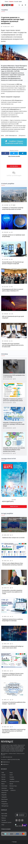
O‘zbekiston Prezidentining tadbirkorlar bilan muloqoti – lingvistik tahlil (14, 703)
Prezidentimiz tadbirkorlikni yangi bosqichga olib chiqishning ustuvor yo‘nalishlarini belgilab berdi (13, 731)
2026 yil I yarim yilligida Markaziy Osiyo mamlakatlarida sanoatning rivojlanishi (12, 564)
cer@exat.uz (5, 764)
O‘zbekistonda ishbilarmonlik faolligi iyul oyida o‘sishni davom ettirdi (12, 647)
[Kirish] (22, 5)
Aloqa (2, 824)
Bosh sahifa (4, 813)
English (20, 1)
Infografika (3, 794)
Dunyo (11, 772)
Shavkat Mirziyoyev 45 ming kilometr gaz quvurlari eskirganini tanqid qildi (13, 262)
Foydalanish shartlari (6, 822)
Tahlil (2, 772)
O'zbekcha (11, 1)
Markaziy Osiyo (13, 785)
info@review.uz (6, 762)
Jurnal (11, 774)
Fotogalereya (4, 803)
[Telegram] (16, 820)
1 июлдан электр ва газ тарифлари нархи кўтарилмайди (13, 235)
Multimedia (4, 801)
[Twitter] (22, 820)
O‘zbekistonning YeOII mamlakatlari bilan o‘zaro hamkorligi (14, 376)
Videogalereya (4, 805)
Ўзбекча (6, 1)
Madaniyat (3, 792)
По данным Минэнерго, (8, 65)
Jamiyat (11, 788)
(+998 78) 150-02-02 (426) (13, 759)
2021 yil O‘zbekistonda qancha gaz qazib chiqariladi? (13, 317)
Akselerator (4, 788)
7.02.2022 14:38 (5, 26)
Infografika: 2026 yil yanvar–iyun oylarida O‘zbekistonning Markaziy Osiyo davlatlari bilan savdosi (14, 449)
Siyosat (11, 783)
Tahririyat (3, 820)
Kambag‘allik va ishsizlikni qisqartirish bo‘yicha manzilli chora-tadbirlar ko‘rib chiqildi (12, 592)
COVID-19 (13, 790)
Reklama (3, 818)
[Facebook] (19, 820)
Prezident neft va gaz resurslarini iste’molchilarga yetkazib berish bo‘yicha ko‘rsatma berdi (13, 345)
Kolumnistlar (4, 785)
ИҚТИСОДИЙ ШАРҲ (8, 501)
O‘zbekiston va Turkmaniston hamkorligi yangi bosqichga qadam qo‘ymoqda (12, 208)
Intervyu (3, 779)
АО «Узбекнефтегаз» (11, 135)
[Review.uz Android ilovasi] (20, 815)
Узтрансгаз (22, 135)
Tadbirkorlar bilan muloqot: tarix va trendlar (13, 537)
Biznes (3, 783)
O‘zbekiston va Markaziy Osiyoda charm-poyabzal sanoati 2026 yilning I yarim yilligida (13, 675)
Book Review (4, 799)
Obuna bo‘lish (14, 506)
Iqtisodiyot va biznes (14, 781)
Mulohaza (3, 781)
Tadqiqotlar (4, 797)
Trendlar (3, 774)
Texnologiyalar (4, 790)
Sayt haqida (4, 815)
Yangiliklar (12, 779)
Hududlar (12, 777)
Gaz (3, 135)
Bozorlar (3, 777)
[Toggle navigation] (25, 5)
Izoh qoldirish (14, 166)
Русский (16, 1)
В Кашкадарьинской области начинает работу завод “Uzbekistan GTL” (12, 290)
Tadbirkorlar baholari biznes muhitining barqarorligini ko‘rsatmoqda (12, 620)
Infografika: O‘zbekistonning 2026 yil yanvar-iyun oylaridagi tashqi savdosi (13, 399)
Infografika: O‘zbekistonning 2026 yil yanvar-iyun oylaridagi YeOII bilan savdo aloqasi (13, 424)
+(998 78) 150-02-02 (7, 757)
